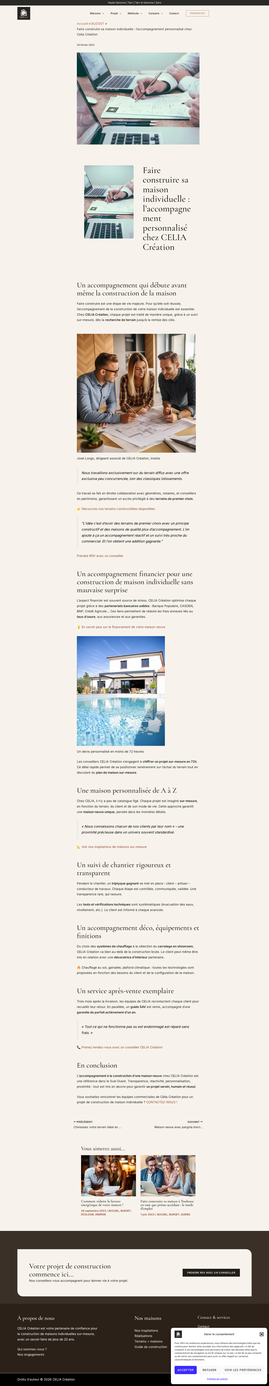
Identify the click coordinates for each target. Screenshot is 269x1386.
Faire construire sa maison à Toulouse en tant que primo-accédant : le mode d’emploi (167, 1205)
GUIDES (185, 1214)
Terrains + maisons (148, 1341)
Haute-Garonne (117, 2)
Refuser (209, 1370)
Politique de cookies (217, 1378)
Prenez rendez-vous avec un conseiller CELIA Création (122, 1047)
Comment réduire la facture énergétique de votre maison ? (102, 1203)
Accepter (186, 1370)
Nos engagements (30, 1354)
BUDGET (126, 1210)
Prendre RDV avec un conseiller (100, 556)
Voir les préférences (243, 1370)
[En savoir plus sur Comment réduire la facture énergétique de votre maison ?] (108, 1175)
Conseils (154, 13)
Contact (174, 13)
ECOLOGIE (87, 1214)
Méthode (133, 13)
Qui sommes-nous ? (32, 1349)
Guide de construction (150, 1347)
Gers (158, 2)
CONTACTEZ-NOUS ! (161, 1102)
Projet (114, 13)
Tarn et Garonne (144, 2)
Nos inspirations (146, 1330)
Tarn (130, 2)
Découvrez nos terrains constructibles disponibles (118, 509)
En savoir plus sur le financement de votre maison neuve (123, 627)
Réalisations (143, 1336)
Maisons (95, 13)
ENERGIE (100, 1214)
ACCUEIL (113, 1210)
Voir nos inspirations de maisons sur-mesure (114, 847)
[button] (262, 1334)
